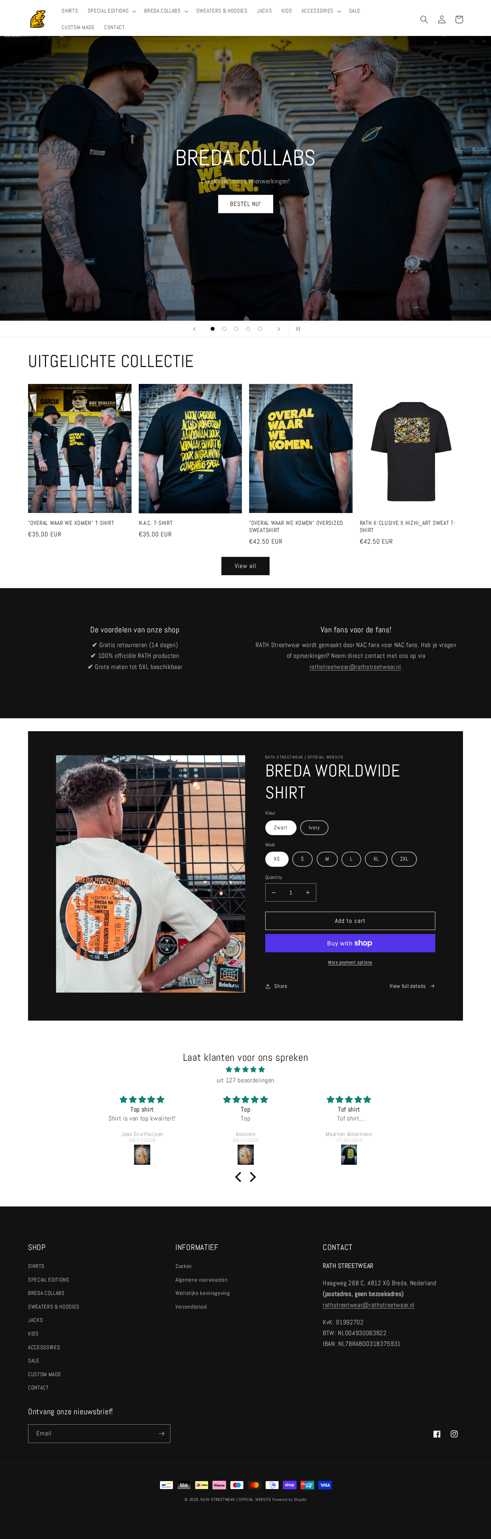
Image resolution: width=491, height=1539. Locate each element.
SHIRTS (36, 1266)
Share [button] (280, 986)
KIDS (33, 1333)
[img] (245, 1069)
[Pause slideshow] (297, 329)
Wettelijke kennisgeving (202, 1293)
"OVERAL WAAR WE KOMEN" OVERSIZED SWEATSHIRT (296, 527)
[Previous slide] (194, 329)
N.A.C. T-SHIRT (156, 523)
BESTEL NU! (245, 200)
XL (376, 858)
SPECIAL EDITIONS (48, 1279)
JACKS (35, 1320)
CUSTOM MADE (44, 1374)
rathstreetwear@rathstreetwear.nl (355, 667)
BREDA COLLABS (46, 1293)
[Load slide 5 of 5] (260, 329)
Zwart (281, 827)
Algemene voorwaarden (201, 1279)
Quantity (274, 877)
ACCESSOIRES (44, 1347)
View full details (408, 986)
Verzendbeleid (191, 1306)
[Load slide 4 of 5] (248, 329)
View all (245, 566)
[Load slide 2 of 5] (224, 329)
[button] (111, 11)
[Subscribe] (161, 1433)
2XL (404, 858)
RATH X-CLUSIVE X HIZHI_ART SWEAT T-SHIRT (408, 527)
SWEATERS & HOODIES (53, 1306)
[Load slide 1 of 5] (213, 329)
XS (277, 858)
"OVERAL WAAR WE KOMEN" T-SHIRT (71, 523)
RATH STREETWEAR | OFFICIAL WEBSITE (236, 1499)
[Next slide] (278, 329)
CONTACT (38, 1387)
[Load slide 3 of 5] (236, 329)
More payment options (350, 962)
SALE (34, 1360)
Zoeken (183, 1266)
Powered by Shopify (289, 1499)
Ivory (314, 827)
